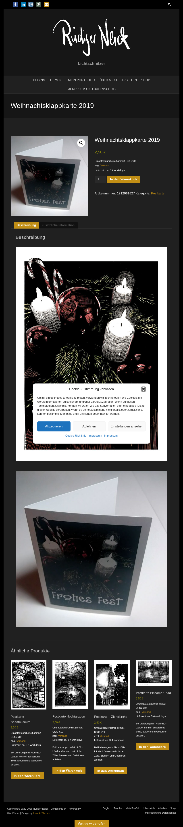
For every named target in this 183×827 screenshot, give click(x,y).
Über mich (108, 80)
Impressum (95, 435)
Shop (145, 80)
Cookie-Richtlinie (75, 435)
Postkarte (157, 193)
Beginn (39, 80)
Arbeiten (129, 80)
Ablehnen (89, 426)
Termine (57, 80)
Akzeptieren (53, 426)
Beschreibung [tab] (26, 225)
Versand (104, 165)
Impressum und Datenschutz (92, 89)
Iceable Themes (41, 813)
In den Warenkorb (123, 179)
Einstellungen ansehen (126, 426)
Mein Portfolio (81, 80)
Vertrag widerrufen (92, 823)
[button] (143, 389)
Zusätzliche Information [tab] (58, 225)
